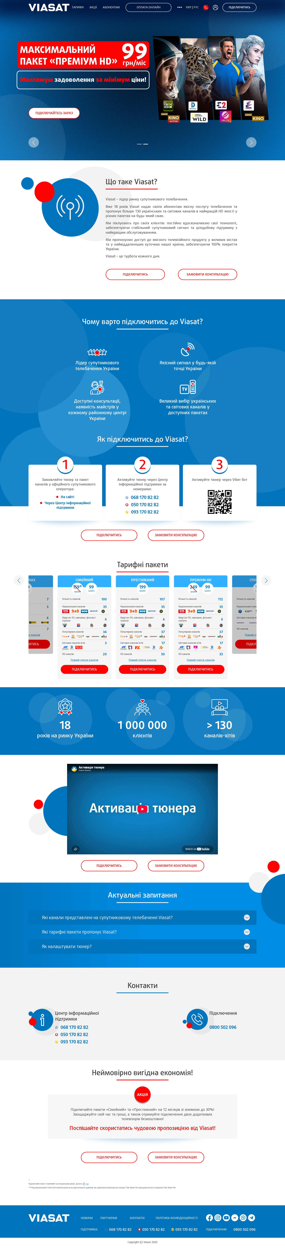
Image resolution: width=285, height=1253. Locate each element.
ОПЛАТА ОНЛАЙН (148, 7)
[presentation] (33, 142)
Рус (196, 7)
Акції (93, 7)
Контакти (137, 1218)
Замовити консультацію (208, 274)
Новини (87, 1218)
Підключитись (239, 7)
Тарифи (78, 7)
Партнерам (108, 1218)
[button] (139, 144)
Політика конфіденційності (177, 1218)
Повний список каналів (84, 660)
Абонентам (111, 7)
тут (87, 1184)
